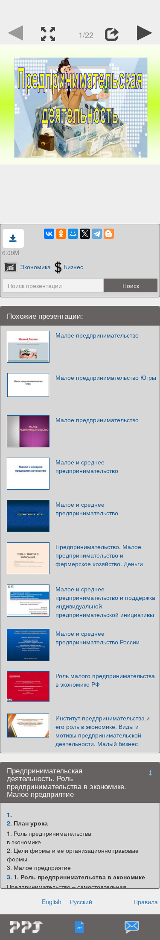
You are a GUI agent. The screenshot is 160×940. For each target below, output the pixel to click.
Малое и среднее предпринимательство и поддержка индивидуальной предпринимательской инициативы (105, 602)
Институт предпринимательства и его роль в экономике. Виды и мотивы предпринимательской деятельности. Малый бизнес (102, 731)
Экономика (35, 266)
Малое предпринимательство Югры (105, 377)
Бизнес (73, 266)
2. (9, 823)
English (51, 901)
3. (9, 876)
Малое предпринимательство (97, 335)
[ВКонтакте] (49, 234)
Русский (81, 901)
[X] (85, 234)
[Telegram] (97, 234)
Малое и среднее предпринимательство (86, 466)
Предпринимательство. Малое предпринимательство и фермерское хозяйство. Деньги (99, 555)
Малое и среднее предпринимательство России (97, 637)
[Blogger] (109, 234)
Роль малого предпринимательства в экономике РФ (105, 679)
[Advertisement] (80, 10)
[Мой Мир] (73, 234)
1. (9, 814)
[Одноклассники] (61, 234)
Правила (146, 901)
